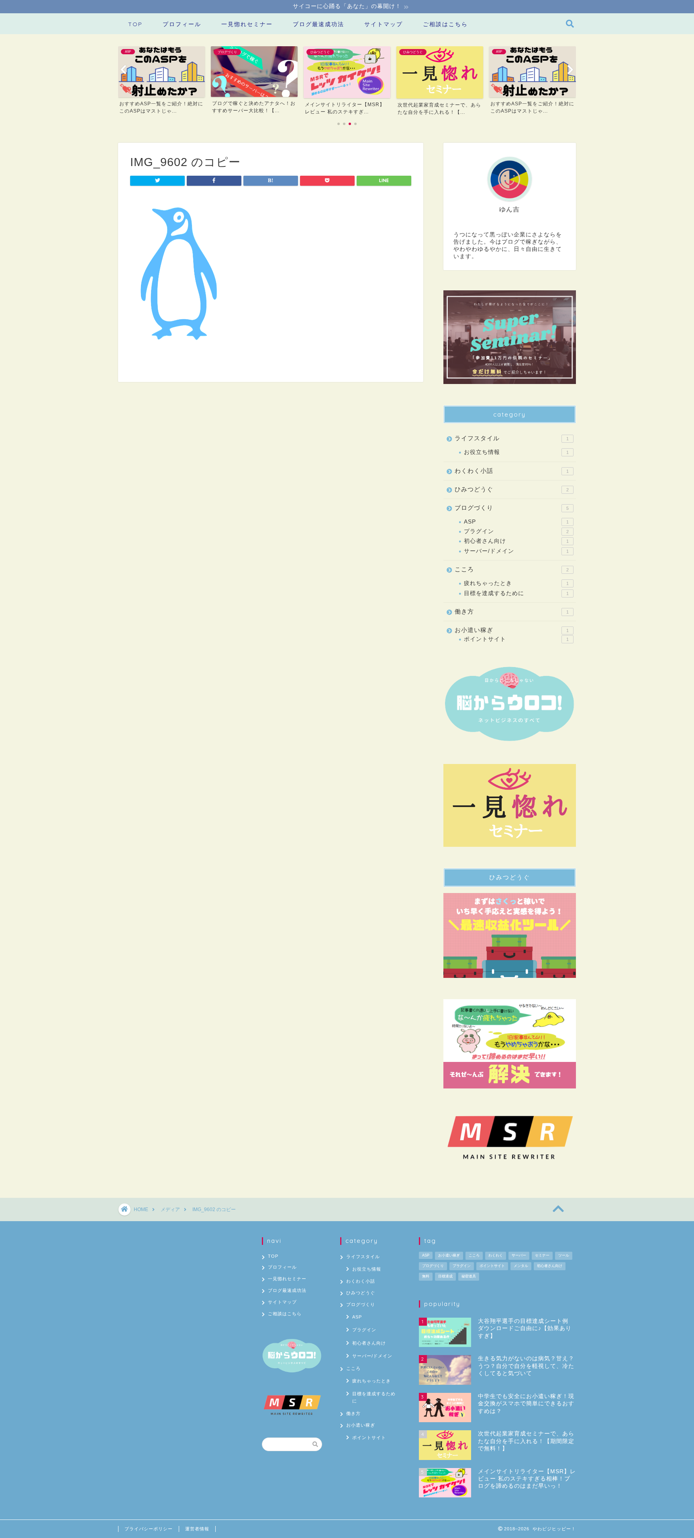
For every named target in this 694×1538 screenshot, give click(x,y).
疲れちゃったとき (516, 583)
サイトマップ (383, 24)
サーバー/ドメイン (516, 551)
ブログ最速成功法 (318, 24)
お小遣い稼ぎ (512, 629)
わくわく (495, 1255)
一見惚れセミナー (247, 24)
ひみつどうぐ (512, 489)
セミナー (542, 1255)
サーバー (519, 1255)
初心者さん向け (516, 541)
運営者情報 (197, 1528)
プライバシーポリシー (149, 1528)
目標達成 (445, 1276)
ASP (516, 522)
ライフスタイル (512, 438)
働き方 (512, 611)
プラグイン (516, 531)
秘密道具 (468, 1276)
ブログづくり (512, 507)
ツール (563, 1255)
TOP (135, 24)
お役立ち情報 (516, 452)
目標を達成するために (516, 593)
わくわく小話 (512, 470)
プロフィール (182, 24)
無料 (425, 1276)
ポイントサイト (516, 639)
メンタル (521, 1266)
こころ (512, 569)
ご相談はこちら (445, 24)
